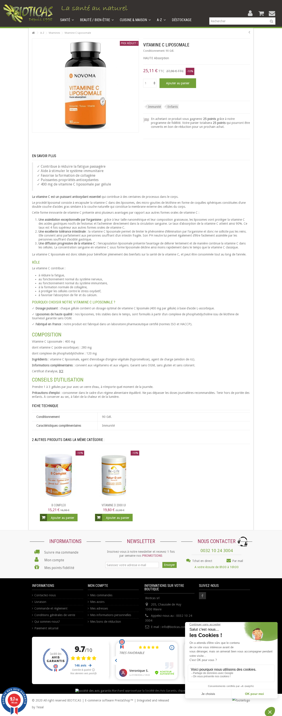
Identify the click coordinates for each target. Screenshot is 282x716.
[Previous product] (249, 32)
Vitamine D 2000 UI (114, 505)
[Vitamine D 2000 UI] (114, 475)
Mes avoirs (97, 602)
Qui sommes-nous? (47, 621)
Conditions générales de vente (54, 615)
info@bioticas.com (174, 627)
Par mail (237, 561)
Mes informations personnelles (110, 615)
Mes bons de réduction (105, 621)
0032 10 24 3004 (216, 550)
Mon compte (98, 586)
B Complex (59, 505)
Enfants (172, 106)
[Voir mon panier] (261, 13)
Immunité (154, 106)
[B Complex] (59, 475)
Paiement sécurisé (46, 628)
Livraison (40, 602)
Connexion (250, 13)
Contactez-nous (45, 595)
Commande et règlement (50, 608)
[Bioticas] (28, 13)
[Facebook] (202, 595)
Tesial (40, 707)
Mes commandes (101, 595)
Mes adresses (99, 608)
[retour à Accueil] (33, 33)
